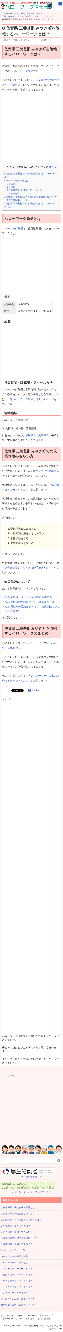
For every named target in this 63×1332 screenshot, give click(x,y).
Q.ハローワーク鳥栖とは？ (25, 399)
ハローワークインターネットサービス (31, 1192)
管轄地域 (13, 193)
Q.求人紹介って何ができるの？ (16, 1232)
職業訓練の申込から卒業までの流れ (19, 1305)
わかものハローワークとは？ (16, 1274)
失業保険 (43, 435)
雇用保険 (30, 435)
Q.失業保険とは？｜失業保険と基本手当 (28, 597)
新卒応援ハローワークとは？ (16, 1281)
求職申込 (15, 84)
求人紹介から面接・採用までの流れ (19, 1299)
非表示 (52, 167)
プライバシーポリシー (11, 1318)
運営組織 (30, 1318)
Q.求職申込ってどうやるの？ (15, 1225)
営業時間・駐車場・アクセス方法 (24, 190)
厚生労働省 (31, 1177)
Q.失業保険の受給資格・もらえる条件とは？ (31, 601)
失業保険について (17, 200)
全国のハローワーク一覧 (13, 1250)
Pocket (36, 690)
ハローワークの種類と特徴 (14, 1256)
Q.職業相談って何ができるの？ (16, 1244)
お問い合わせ (44, 1318)
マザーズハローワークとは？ (16, 1268)
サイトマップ (46, 1315)
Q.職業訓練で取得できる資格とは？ (19, 1238)
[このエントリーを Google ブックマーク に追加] (29, 690)
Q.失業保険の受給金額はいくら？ (18, 1213)
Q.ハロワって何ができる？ (14, 1293)
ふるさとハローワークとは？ (16, 1287)
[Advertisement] (31, 127)
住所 (11, 184)
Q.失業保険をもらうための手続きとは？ (28, 567)
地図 (11, 187)
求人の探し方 (7, 1315)
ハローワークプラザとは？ (15, 1262)
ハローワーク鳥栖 (22, 71)
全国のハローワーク (26, 1315)
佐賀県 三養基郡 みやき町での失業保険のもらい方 (30, 197)
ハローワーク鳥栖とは (16, 180)
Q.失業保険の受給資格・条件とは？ (19, 1207)
